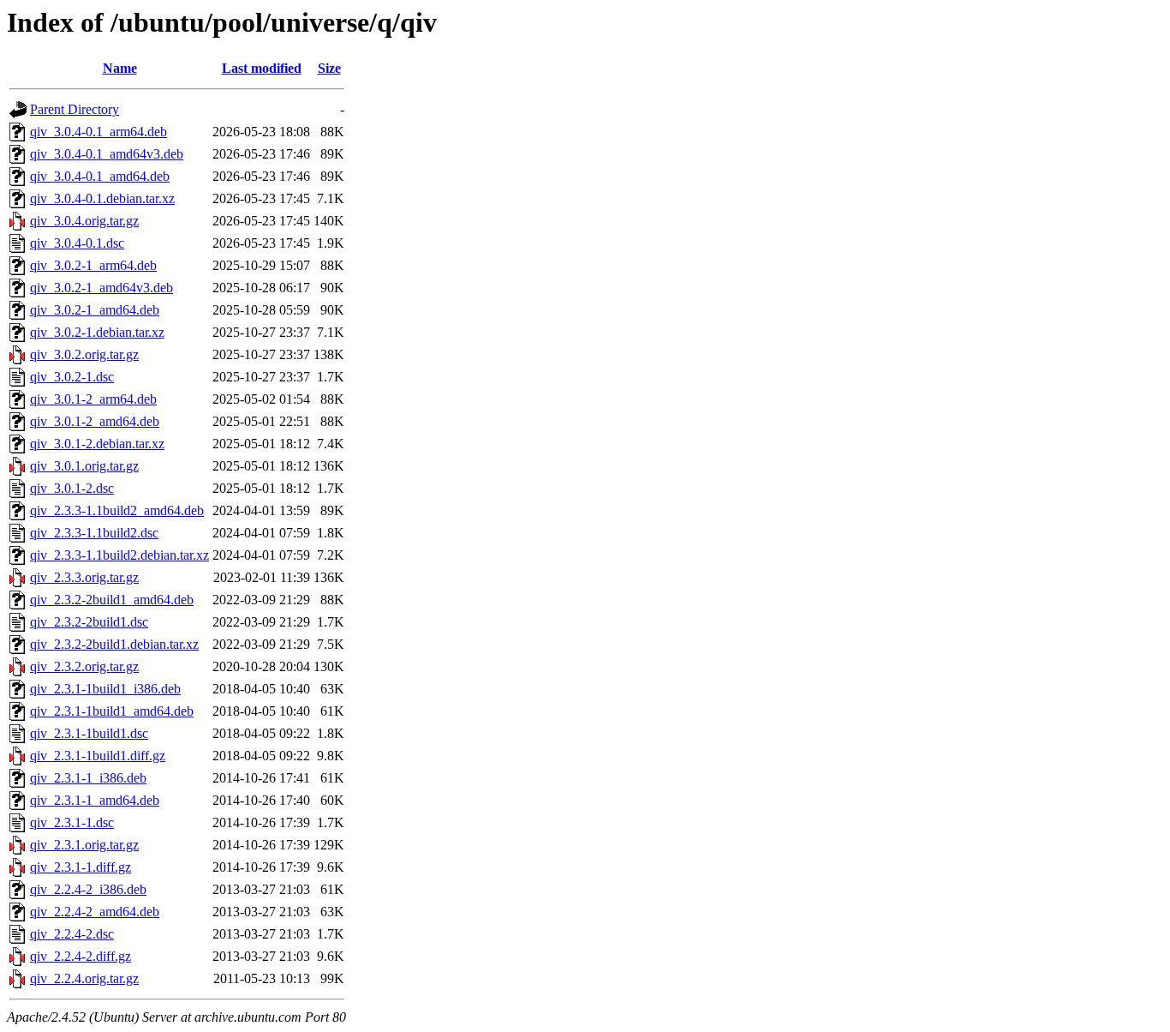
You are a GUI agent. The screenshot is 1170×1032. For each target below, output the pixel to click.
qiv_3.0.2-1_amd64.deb (94, 310)
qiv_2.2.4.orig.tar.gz (84, 978)
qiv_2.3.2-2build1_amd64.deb (112, 599)
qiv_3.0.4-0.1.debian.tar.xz (102, 198)
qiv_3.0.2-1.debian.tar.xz (97, 332)
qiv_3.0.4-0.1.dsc (77, 243)
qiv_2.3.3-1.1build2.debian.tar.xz (119, 555)
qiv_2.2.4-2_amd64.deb (94, 911)
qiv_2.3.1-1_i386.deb (88, 778)
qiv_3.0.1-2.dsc (72, 488)
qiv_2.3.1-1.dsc (72, 822)
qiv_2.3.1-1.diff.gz (80, 867)
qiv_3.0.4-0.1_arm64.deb (98, 131)
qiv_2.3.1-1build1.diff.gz (97, 755)
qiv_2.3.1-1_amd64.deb (94, 800)
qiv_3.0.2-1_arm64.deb (93, 265)
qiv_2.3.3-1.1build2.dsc (94, 532)
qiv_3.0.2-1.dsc (72, 376)
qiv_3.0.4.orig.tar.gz (84, 220)
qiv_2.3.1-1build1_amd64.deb (112, 711)
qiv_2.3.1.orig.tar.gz (84, 844)
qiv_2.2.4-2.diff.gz (80, 956)
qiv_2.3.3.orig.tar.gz (84, 577)
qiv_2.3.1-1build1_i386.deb (105, 688)
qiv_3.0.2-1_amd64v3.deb (101, 287)
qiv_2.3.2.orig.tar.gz (84, 666)
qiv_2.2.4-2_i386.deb (88, 889)
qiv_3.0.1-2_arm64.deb (93, 399)
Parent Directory (74, 109)
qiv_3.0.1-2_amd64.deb (94, 421)
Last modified (261, 68)
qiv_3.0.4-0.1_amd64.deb (100, 176)
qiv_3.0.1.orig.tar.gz (84, 466)
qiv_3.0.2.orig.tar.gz (84, 354)
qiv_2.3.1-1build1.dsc (89, 733)
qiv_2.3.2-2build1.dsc (89, 622)
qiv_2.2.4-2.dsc (72, 934)
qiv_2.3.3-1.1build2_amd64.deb (117, 510)
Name (120, 68)
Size (329, 68)
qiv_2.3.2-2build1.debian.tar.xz (114, 644)
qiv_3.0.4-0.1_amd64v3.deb (106, 154)
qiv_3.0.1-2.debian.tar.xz (97, 443)
